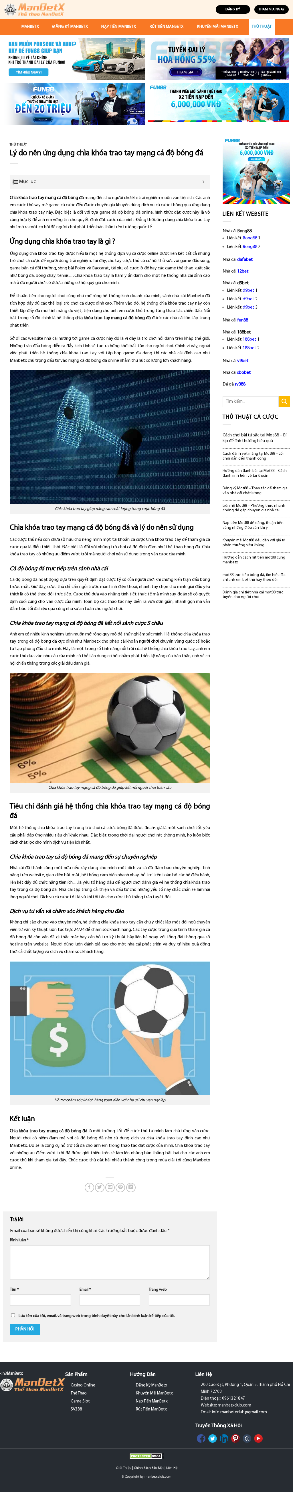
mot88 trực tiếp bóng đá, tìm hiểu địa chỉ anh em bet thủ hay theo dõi (254, 577)
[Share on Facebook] (89, 1187)
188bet (249, 339)
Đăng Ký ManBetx (70, 27)
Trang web (158, 1290)
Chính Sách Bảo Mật (149, 1468)
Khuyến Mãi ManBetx (217, 27)
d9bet (248, 290)
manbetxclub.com (157, 1477)
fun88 (242, 320)
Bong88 (250, 238)
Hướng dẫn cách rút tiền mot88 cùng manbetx (254, 560)
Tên (14, 1290)
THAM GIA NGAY (272, 9)
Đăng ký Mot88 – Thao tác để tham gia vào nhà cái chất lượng (255, 490)
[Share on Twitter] (99, 1187)
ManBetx (30, 27)
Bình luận (19, 1240)
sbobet (244, 372)
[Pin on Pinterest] (120, 1187)
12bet (243, 271)
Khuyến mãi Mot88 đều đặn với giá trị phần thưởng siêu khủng (254, 542)
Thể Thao (79, 1393)
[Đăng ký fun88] (256, 170)
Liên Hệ (171, 1468)
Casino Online (83, 1385)
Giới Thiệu (123, 1468)
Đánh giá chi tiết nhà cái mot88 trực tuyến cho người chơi (253, 594)
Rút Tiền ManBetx (167, 27)
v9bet (243, 361)
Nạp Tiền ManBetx (118, 27)
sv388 (240, 384)
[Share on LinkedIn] (131, 1187)
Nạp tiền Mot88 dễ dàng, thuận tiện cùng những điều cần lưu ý (253, 525)
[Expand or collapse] (203, 182)
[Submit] (284, 401)
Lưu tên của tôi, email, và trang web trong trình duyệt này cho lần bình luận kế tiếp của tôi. (97, 1316)
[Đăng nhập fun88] (218, 104)
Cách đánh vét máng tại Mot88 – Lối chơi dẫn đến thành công (253, 456)
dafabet (245, 259)
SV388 (76, 1409)
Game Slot (80, 1401)
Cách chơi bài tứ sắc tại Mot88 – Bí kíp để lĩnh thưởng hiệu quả (254, 438)
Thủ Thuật (262, 27)
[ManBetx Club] (34, 9)
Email (85, 1290)
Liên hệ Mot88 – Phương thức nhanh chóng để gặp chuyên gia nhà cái (254, 508)
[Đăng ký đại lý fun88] (74, 59)
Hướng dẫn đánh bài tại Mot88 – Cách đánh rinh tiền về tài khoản (255, 473)
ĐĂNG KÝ (232, 9)
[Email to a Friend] (110, 1187)
